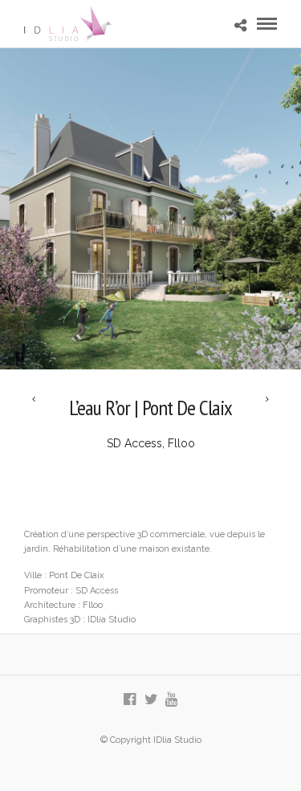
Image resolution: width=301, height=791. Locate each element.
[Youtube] (171, 699)
